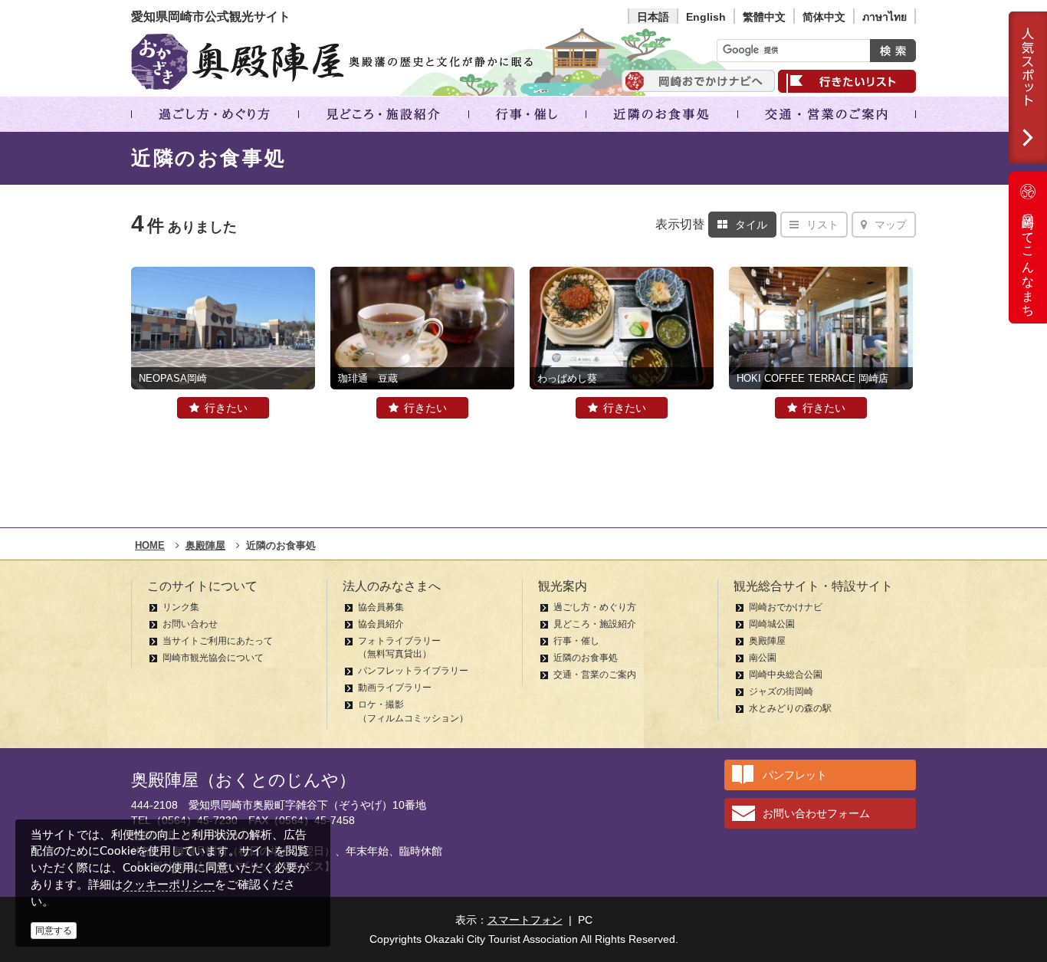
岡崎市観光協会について (213, 657)
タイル (751, 224)
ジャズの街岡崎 (781, 691)
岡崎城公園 (772, 624)
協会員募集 (381, 607)
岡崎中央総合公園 (785, 674)
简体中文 (823, 17)
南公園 (762, 657)
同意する (53, 930)
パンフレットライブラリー (413, 670)
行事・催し (576, 640)
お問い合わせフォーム (816, 813)
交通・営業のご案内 (594, 674)
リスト (822, 224)
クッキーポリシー (169, 884)
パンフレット (795, 775)
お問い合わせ (190, 624)
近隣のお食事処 (585, 657)
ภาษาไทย (884, 17)
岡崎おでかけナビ (785, 607)
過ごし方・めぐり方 (594, 607)
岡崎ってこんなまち (1028, 259)
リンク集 (180, 607)
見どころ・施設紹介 (594, 624)
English (706, 17)
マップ (891, 224)
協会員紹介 (381, 624)
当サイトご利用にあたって (217, 640)
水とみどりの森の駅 (790, 708)
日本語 (653, 17)
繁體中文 (764, 17)
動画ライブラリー (395, 687)
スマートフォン (525, 920)
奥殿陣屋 (767, 640)
